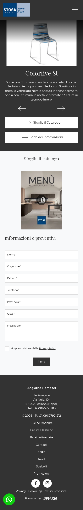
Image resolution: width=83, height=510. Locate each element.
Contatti (41, 444)
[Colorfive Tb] (61, 108)
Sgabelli (41, 466)
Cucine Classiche (41, 430)
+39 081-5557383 (44, 408)
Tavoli (42, 459)
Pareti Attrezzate (41, 437)
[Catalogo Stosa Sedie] (41, 200)
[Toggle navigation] (74, 9)
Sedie (41, 452)
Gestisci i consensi (54, 491)
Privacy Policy (47, 348)
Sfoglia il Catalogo (46, 123)
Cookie (33, 491)
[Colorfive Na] (22, 108)
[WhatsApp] (9, 499)
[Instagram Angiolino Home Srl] (47, 483)
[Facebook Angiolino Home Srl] (35, 483)
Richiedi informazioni (46, 137)
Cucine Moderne (41, 423)
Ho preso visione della (33, 348)
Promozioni (41, 473)
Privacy (21, 491)
